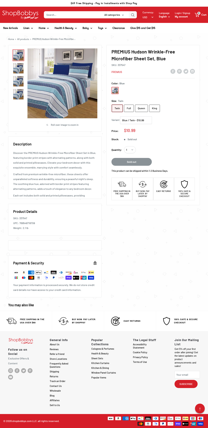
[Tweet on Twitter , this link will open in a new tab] (185, 71)
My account (181, 16)
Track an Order (57, 381)
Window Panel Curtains (103, 372)
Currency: (148, 12)
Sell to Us (55, 405)
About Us (54, 344)
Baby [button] (86, 28)
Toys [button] (100, 28)
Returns (54, 376)
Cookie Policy (140, 352)
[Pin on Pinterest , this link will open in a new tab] (179, 71)
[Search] (133, 14)
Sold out (131, 161)
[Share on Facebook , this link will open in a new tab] (172, 71)
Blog (52, 395)
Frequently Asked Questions (59, 365)
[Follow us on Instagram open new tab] (10, 370)
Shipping (54, 371)
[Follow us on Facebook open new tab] (17, 370)
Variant (115, 119)
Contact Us (56, 385)
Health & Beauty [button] (64, 28)
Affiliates (54, 400)
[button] (200, 15)
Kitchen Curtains (100, 363)
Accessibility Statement (140, 346)
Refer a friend (57, 353)
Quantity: (116, 149)
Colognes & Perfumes (102, 348)
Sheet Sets (97, 358)
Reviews (54, 349)
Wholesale (55, 390)
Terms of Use (140, 361)
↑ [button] (200, 408)
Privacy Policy (140, 357)
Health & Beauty (100, 353)
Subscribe (186, 383)
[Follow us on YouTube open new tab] (10, 377)
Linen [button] (26, 28)
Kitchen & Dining (100, 367)
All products (23, 39)
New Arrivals (10, 28)
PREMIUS (116, 72)
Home (11, 39)
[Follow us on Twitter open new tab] (23, 370)
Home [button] (42, 28)
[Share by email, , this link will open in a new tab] (192, 71)
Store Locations (58, 358)
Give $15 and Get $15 (142, 28)
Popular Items (98, 377)
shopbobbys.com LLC (24, 420)
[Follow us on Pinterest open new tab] (30, 370)
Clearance (118, 28)
